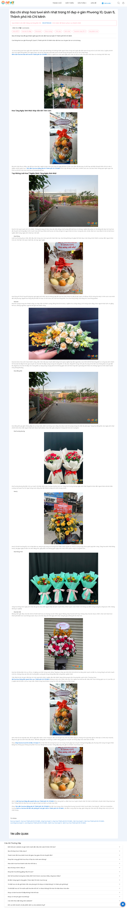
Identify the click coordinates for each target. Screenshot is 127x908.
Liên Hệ (93, 3)
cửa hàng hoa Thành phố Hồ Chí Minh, (35, 823)
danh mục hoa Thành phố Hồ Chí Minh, (74, 823)
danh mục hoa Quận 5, (55, 823)
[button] (84, 3)
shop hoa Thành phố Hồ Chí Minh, (62, 821)
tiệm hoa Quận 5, (78, 821)
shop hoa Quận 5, (46, 821)
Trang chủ (57, 3)
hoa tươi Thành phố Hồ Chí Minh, (31, 821)
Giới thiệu (69, 3)
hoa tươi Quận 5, (15, 821)
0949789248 (46, 23)
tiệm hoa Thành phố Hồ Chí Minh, (94, 821)
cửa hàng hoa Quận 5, (17, 823)
